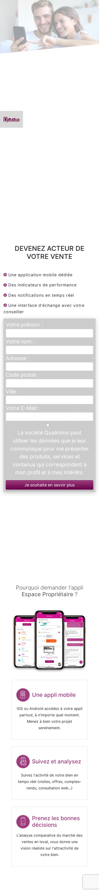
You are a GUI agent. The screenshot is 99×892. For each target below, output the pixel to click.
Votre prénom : (24, 325)
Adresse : (17, 358)
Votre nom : (20, 341)
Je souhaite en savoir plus (49, 485)
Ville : (12, 391)
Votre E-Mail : (22, 408)
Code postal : (22, 375)
